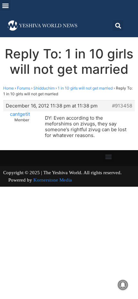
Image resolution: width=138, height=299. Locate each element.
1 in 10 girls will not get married (85, 88)
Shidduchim (44, 88)
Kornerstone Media (52, 180)
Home (8, 88)
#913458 (122, 106)
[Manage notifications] (123, 285)
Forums (23, 88)
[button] (5, 5)
